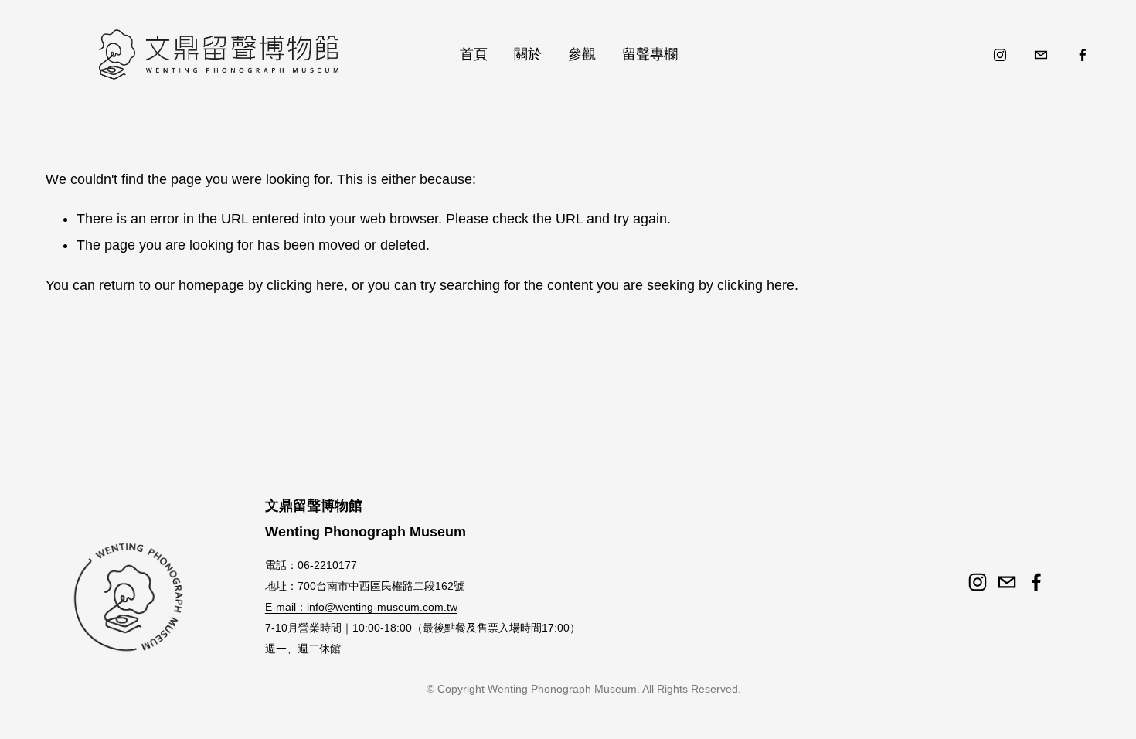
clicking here (305, 285)
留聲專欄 (650, 54)
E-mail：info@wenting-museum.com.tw (361, 607)
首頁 (474, 54)
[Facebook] (1082, 55)
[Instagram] (1000, 55)
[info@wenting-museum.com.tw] (1041, 55)
